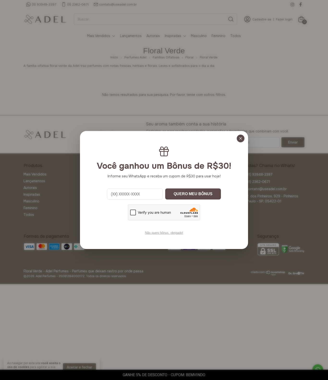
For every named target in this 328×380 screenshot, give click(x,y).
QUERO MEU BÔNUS (193, 194)
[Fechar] (240, 138)
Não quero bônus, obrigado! (164, 233)
